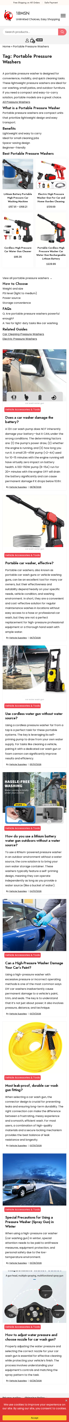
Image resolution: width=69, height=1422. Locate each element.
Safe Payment (51, 2)
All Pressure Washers (16, 102)
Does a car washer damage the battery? (29, 420)
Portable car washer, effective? (29, 563)
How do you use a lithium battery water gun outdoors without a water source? (32, 841)
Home (6, 46)
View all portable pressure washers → (27, 278)
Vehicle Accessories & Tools (22, 409)
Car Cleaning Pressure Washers (23, 334)
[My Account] (27, 40)
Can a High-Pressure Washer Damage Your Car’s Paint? (34, 965)
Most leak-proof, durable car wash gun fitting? (31, 1088)
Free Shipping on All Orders (26, 2)
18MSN (22, 13)
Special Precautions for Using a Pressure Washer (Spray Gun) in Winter (29, 1222)
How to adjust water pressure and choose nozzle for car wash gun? (31, 1337)
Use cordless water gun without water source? (33, 716)
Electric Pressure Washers (20, 339)
